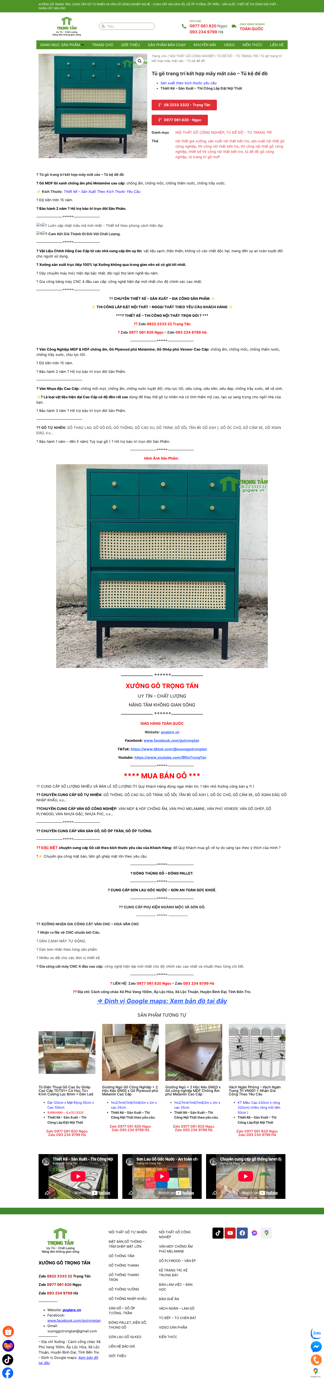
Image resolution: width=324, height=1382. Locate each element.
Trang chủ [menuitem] (102, 45)
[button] (82, 44)
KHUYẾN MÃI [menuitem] (205, 45)
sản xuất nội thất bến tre (228, 141)
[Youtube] (230, 1233)
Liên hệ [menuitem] (277, 45)
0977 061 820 (208, 26)
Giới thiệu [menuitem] (130, 45)
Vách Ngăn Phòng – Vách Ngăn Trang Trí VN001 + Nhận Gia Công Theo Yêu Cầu (255, 1090)
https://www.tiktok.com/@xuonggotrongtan (169, 749)
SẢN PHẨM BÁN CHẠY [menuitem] (167, 45)
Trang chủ (159, 56)
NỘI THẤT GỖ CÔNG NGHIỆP (192, 56)
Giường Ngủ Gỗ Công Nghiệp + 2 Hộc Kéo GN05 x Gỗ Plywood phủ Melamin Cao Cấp (130, 1090)
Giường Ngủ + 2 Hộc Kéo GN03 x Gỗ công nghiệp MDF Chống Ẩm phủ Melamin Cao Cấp (193, 1090)
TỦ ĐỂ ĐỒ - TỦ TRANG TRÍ (237, 56)
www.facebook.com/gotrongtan (171, 740)
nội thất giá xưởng (190, 141)
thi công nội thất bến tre (218, 146)
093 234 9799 (206, 32)
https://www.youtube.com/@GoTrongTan (170, 757)
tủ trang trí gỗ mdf (204, 157)
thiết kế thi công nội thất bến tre (216, 151)
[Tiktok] (217, 1233)
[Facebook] (242, 1233)
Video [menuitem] (229, 45)
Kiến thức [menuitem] (252, 45)
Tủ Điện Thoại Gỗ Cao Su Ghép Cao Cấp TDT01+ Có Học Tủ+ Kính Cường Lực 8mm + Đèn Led (66, 1090)
